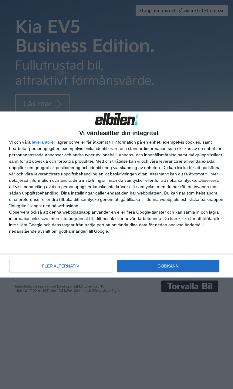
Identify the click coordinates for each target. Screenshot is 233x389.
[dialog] (116, 194)
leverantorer (43, 142)
